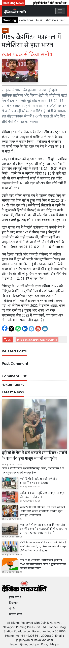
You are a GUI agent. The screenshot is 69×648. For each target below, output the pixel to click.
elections (26, 20)
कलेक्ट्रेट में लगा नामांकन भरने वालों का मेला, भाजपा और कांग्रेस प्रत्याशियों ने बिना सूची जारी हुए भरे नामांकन (43, 511)
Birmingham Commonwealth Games (37, 339)
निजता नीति (15, 614)
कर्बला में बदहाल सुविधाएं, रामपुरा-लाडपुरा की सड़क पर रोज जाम (42, 495)
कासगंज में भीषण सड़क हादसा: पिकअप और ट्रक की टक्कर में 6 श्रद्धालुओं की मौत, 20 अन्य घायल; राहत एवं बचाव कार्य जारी (43, 529)
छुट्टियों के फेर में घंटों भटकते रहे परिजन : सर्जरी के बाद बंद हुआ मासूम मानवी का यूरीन (34, 455)
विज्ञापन (13, 603)
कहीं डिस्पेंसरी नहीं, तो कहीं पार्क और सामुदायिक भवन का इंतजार (38, 481)
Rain (41, 20)
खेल (5, 30)
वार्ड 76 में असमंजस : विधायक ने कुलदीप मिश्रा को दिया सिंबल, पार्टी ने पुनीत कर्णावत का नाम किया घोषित (43, 564)
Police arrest (56, 20)
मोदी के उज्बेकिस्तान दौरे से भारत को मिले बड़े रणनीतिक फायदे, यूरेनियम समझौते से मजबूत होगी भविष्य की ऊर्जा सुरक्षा (43, 547)
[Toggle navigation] (60, 11)
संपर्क (12, 608)
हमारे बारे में (15, 597)
